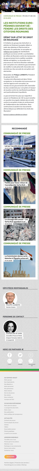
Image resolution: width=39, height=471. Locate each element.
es (34, 16)
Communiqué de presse (12, 16)
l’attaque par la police (11, 52)
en (26, 16)
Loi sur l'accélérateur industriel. (18, 146)
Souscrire (10, 457)
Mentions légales (9, 462)
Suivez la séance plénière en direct (15, 114)
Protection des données (22, 462)
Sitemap (24, 465)
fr (23, 16)
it (29, 16)
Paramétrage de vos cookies (12, 465)
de (32, 16)
